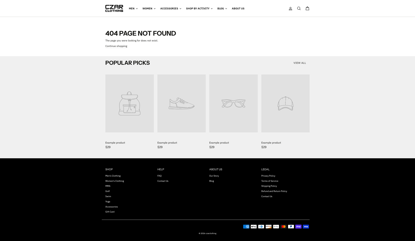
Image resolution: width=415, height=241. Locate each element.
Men (132, 8)
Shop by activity (198, 8)
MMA (107, 186)
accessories (169, 8)
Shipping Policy (269, 186)
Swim (108, 196)
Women (147, 8)
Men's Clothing (112, 175)
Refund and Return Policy (274, 191)
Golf (107, 191)
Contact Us (162, 180)
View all (300, 62)
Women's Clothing (114, 180)
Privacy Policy (268, 175)
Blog (221, 8)
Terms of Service (269, 180)
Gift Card (109, 211)
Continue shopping (116, 46)
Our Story (214, 175)
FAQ (159, 175)
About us (238, 8)
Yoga (107, 201)
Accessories (111, 206)
